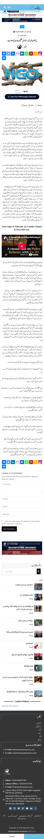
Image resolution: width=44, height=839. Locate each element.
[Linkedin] (13, 54)
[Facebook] (4, 54)
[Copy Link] (36, 54)
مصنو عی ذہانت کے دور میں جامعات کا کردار (24, 585)
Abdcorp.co (32, 831)
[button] (5, 7)
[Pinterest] (31, 54)
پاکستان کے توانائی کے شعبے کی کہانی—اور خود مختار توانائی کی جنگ (19, 692)
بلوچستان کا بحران (29, 643)
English (12, 836)
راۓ (22, 27)
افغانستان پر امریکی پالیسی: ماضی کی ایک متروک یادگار (22, 655)
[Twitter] (8, 54)
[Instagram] (40, 54)
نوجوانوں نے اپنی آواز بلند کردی (26, 595)
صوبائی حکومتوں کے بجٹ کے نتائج (26, 621)
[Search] (39, 571)
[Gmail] (17, 54)
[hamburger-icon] (9, 7)
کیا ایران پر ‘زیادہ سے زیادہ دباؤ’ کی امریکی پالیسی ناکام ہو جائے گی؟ (19, 632)
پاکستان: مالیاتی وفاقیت (28, 666)
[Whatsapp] (26, 54)
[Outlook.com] (22, 54)
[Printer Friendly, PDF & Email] (31, 105)
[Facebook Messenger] (4, 58)
